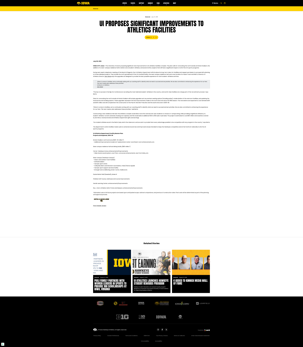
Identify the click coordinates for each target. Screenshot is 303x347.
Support (141, 3)
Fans (158, 3)
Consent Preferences (113, 335)
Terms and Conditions (131, 335)
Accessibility (158, 341)
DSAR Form (147, 335)
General (147, 17)
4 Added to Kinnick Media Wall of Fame (190, 282)
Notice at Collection (179, 335)
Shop (174, 3)
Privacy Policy (97, 335)
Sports (125, 3)
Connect (150, 3)
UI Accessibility (145, 341)
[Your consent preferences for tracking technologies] (2, 344)
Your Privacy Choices (162, 335)
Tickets (133, 3)
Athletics (166, 3)
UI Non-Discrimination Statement (200, 335)
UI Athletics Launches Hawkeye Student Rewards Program (151, 282)
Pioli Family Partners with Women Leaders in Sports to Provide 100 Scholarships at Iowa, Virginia (110, 284)
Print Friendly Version (99, 206)
